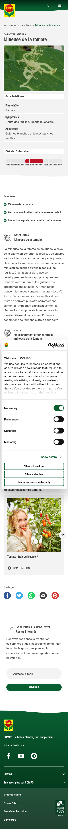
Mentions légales (12, 795)
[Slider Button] (62, 534)
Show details (49, 456)
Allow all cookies (34, 466)
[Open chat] (60, 808)
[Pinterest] (34, 756)
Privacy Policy (11, 803)
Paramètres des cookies (16, 812)
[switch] (58, 419)
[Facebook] (8, 756)
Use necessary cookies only (34, 482)
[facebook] (7, 595)
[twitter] (19, 595)
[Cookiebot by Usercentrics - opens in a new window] (48, 345)
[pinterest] (55, 595)
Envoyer (34, 687)
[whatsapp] (31, 595)
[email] (43, 595)
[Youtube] (21, 756)
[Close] (47, 5)
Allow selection (34, 474)
